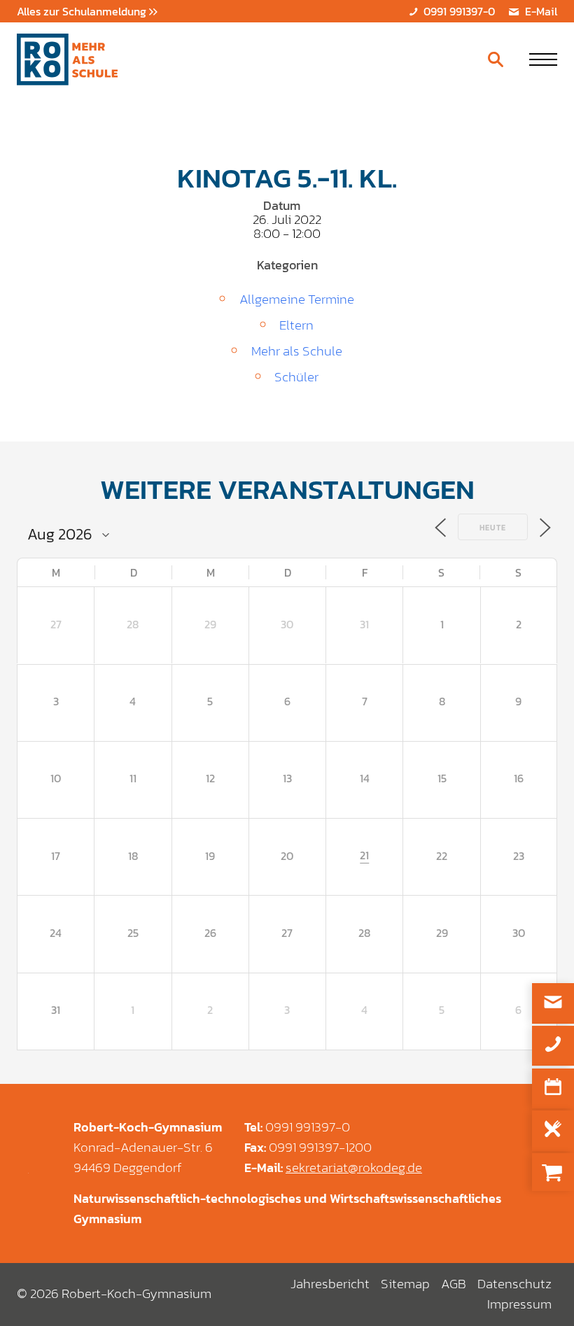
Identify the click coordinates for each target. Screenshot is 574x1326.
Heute (492, 527)
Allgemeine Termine (296, 299)
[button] (543, 59)
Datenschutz (514, 1284)
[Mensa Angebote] (553, 1130)
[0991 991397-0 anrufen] (553, 1046)
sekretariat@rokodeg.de (354, 1168)
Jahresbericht (330, 1284)
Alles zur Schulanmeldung (83, 11)
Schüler (296, 377)
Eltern (296, 325)
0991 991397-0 (458, 11)
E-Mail (539, 11)
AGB (453, 1284)
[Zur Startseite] (67, 59)
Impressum (519, 1304)
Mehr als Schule (296, 351)
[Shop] (553, 1172)
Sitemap (405, 1284)
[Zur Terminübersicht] (553, 1088)
